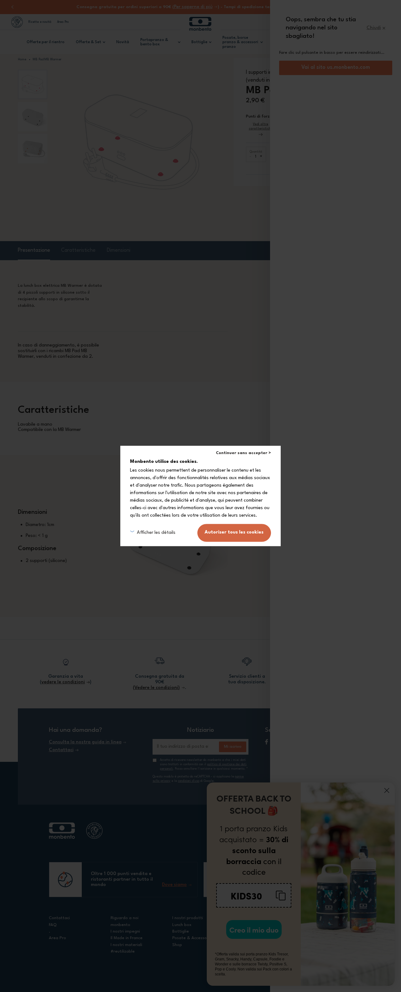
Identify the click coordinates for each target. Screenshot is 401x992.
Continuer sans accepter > (243, 453)
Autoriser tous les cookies (234, 532)
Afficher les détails (156, 532)
